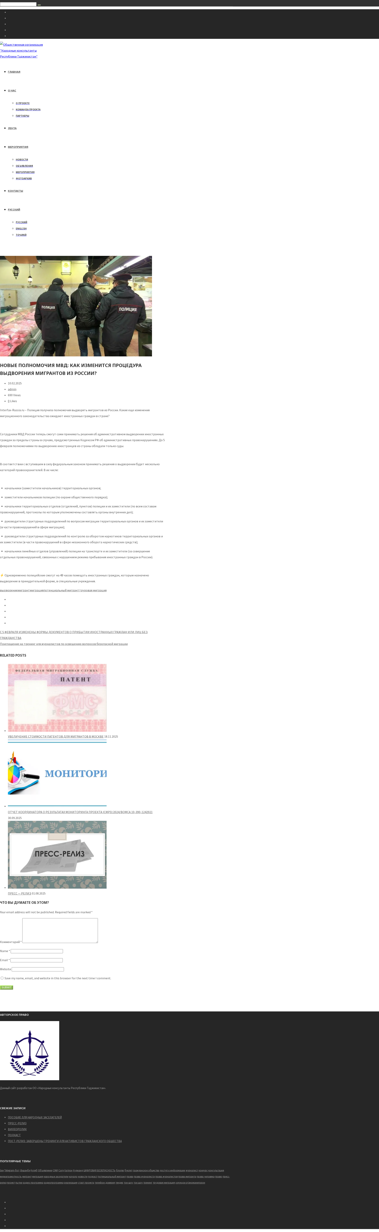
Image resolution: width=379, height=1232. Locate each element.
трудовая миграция (93, 590)
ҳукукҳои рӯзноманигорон (190, 1182)
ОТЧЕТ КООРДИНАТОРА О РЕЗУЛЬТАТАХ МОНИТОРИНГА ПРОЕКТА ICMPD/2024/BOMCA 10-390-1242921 (80, 812)
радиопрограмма (54, 1182)
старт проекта (86, 1182)
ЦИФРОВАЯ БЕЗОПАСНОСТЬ (99, 1170)
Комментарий (11, 942)
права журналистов (166, 1176)
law (2, 1170)
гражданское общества (146, 1170)
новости (82, 1176)
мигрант (24, 590)
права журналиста (144, 1176)
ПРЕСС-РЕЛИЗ (17, 1123)
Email (5, 960)
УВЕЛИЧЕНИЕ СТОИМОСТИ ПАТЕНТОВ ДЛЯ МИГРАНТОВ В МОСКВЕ (56, 736)
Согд (61, 1170)
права (130, 1176)
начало (73, 1176)
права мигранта (187, 1176)
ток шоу (138, 1182)
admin (12, 389)
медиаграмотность (11, 1176)
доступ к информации (172, 1170)
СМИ (55, 1170)
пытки (18, 1182)
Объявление (45, 1170)
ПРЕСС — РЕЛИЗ (19, 893)
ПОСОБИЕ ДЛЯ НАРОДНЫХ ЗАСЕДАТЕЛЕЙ (35, 1117)
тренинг (147, 1182)
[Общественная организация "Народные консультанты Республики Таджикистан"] (22, 56)
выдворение (9, 590)
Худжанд (78, 1170)
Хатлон (68, 1170)
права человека (206, 1176)
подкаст (92, 1176)
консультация (216, 1170)
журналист (192, 1170)
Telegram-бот (11, 1170)
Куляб (34, 1170)
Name (5, 951)
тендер (119, 1182)
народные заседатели (56, 1176)
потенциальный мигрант (61, 590)
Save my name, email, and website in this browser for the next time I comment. (58, 978)
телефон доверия (105, 1182)
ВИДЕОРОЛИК (17, 1129)
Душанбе (25, 1170)
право (218, 1176)
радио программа (33, 1182)
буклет (128, 1170)
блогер (120, 1170)
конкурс (203, 1170)
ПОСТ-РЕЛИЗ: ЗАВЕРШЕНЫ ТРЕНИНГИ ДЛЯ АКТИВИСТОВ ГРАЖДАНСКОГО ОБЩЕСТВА (65, 1141)
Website (5, 969)
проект (11, 1182)
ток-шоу (128, 1182)
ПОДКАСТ (14, 1135)
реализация (70, 1182)
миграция (36, 590)
